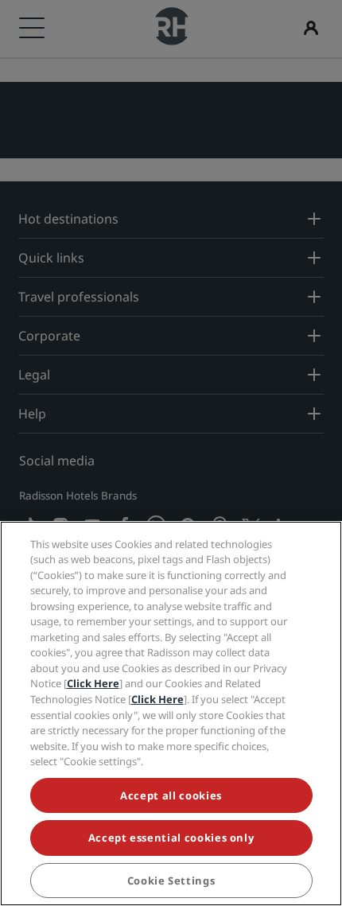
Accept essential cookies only (171, 837)
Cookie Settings (171, 880)
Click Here (93, 683)
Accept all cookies (171, 795)
